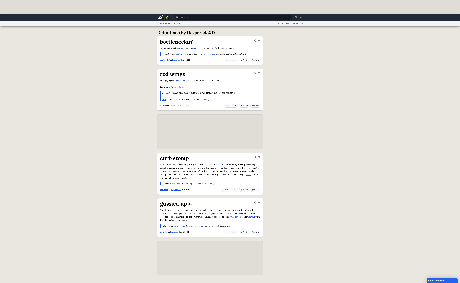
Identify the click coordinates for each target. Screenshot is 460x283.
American (234, 216)
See (164, 183)
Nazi (208, 164)
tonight (182, 225)
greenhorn (178, 87)
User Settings (297, 23)
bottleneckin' (165, 60)
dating (252, 216)
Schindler (172, 183)
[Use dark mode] (301, 17)
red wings (163, 105)
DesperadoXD (177, 60)
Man (166, 92)
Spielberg (203, 183)
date (176, 225)
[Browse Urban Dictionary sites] (165, 17)
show (214, 54)
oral (175, 80)
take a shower (196, 225)
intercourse (182, 80)
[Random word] (289, 17)
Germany (222, 164)
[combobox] (233, 17)
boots (248, 174)
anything (180, 48)
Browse (177, 23)
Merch (256, 60)
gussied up (164, 232)
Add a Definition (282, 23)
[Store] (295, 17)
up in (196, 48)
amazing (207, 54)
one (216, 213)
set (177, 54)
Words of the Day (164, 23)
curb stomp (164, 190)
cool (212, 48)
